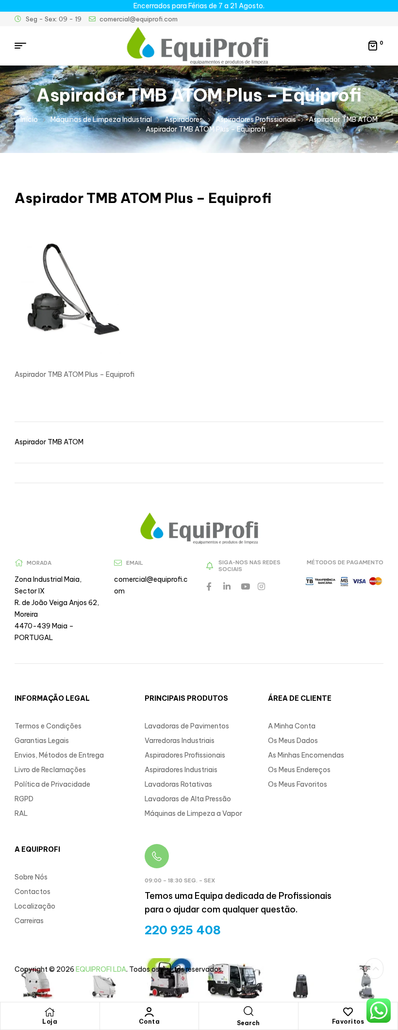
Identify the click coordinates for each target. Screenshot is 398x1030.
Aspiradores (184, 119)
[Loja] (50, 1012)
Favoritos (348, 1021)
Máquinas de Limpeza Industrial (101, 119)
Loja (49, 1021)
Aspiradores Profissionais (256, 119)
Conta (149, 1021)
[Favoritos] (348, 1012)
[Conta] (149, 1012)
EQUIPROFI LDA (101, 969)
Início (29, 119)
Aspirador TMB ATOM (343, 119)
